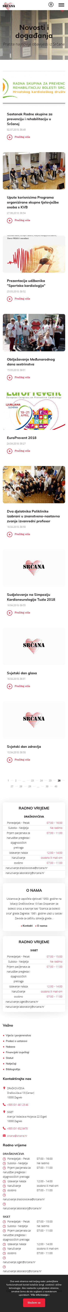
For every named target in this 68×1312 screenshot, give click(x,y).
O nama (42, 926)
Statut (9, 1058)
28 (20, 786)
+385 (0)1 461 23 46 (17, 1104)
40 (56, 786)
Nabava (10, 1047)
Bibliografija (13, 1069)
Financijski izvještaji (17, 1052)
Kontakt (27, 926)
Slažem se (34, 1302)
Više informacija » (39, 1295)
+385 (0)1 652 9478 (17, 1128)
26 (59, 780)
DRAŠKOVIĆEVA (34, 816)
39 (47, 786)
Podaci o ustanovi (16, 1041)
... (24, 780)
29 (29, 786)
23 (32, 780)
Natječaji (11, 1063)
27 (12, 786)
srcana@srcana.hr (17, 1135)
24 (41, 780)
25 (50, 780)
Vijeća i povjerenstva (18, 1035)
